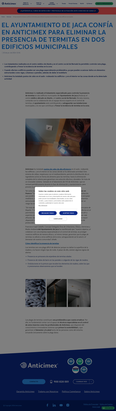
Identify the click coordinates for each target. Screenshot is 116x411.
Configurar (58, 219)
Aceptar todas (68, 213)
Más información (43, 205)
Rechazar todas (48, 213)
